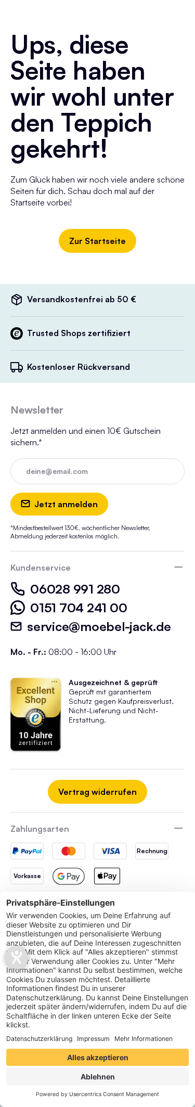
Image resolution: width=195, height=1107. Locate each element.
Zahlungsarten (39, 828)
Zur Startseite (97, 241)
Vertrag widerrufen (97, 792)
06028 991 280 (75, 589)
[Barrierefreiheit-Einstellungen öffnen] (16, 957)
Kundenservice (40, 567)
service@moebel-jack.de (99, 626)
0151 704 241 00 (78, 607)
